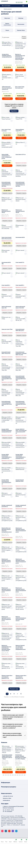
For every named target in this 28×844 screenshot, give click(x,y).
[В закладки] (12, 42)
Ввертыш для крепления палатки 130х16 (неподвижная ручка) (21, 530)
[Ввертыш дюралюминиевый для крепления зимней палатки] (21, 609)
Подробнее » (14, 111)
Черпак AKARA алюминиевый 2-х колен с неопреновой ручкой (6, 156)
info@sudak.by (6, 800)
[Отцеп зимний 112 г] (21, 255)
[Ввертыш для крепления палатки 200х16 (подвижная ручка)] (7, 609)
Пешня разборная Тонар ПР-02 (20, 130)
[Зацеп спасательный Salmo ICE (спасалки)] (7, 230)
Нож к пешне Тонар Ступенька (6, 130)
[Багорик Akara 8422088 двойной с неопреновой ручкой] (7, 47)
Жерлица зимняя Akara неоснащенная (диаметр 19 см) (7, 677)
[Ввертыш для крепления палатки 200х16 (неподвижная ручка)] (21, 580)
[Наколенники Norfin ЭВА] (7, 255)
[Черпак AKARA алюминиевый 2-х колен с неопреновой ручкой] (7, 147)
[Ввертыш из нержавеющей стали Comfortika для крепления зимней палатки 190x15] (7, 638)
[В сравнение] (12, 45)
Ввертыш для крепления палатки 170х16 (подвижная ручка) (6, 589)
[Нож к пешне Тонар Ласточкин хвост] (20, 79)
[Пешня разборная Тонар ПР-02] (21, 122)
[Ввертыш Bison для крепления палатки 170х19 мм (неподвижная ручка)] (7, 520)
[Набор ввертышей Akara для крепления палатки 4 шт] (7, 79)
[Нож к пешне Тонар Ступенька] (7, 122)
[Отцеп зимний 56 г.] (7, 277)
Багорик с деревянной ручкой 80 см (21, 506)
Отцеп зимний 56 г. (6, 285)
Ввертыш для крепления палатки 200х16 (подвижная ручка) (6, 618)
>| (20, 693)
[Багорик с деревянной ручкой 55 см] (7, 498)
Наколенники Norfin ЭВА (6, 263)
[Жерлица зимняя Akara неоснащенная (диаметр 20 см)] (21, 668)
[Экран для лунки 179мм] (7, 322)
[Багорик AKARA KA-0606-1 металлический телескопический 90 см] (21, 421)
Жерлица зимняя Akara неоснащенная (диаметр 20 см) (21, 677)
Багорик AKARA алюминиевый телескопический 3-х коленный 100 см (21, 456)
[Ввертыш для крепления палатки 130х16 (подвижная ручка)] (7, 551)
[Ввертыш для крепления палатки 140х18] (21, 202)
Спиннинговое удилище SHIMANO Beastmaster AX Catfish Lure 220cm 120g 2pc (20, 756)
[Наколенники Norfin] (21, 230)
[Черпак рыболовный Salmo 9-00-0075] (21, 299)
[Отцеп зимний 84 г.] (21, 277)
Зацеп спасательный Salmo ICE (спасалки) (6, 238)
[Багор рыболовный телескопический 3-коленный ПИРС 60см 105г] (7, 394)
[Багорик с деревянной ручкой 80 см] (21, 498)
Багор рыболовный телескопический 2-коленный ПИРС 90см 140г (21, 378)
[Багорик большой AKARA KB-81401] (21, 472)
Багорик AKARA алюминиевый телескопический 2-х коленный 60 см (7, 456)
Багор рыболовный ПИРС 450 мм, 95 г (20, 330)
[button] (1, 759)
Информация (5, 782)
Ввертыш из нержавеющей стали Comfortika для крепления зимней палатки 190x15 (6, 648)
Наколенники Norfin (20, 237)
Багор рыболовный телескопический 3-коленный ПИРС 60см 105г (7, 403)
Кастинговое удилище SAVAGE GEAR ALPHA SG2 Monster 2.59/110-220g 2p (7, 756)
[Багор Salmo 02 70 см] (21, 147)
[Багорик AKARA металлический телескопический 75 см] (7, 472)
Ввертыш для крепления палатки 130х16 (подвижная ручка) (6, 561)
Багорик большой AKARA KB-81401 (20, 480)
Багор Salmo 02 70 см (21, 154)
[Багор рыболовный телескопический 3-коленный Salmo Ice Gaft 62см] (7, 174)
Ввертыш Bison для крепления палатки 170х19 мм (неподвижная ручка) (7, 530)
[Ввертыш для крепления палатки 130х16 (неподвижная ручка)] (21, 520)
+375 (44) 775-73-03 (8, 796)
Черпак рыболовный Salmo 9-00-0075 (20, 307)
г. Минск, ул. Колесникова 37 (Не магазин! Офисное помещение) (13, 807)
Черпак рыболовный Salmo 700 (6, 307)
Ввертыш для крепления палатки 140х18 (20, 211)
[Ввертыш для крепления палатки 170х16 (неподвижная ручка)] (21, 551)
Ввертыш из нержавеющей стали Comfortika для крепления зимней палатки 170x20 (20, 57)
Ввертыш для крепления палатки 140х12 (6, 211)
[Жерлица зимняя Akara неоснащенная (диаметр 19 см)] (7, 668)
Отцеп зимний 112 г (20, 262)
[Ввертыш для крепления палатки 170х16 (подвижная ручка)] (7, 580)
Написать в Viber (7, 798)
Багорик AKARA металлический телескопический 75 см (6, 481)
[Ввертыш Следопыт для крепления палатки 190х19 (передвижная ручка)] (21, 638)
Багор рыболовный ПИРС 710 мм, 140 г (6, 353)
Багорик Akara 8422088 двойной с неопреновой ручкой (7, 56)
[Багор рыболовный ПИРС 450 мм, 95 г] (21, 322)
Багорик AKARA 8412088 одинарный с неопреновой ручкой (7, 430)
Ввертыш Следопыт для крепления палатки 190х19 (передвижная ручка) (21, 647)
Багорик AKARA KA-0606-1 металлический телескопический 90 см (21, 431)
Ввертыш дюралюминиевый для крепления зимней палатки (21, 618)
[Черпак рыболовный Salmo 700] (7, 299)
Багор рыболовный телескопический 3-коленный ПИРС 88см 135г (21, 403)
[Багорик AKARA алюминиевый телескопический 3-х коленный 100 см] (21, 447)
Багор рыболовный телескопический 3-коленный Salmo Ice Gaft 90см (20, 184)
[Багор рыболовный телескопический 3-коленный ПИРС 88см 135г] (21, 394)
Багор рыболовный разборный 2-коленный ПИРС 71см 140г (21, 353)
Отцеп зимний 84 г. (20, 285)
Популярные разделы (8, 787)
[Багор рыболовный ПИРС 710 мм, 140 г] (7, 344)
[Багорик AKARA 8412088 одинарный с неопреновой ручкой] (7, 421)
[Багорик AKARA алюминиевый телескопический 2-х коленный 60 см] (7, 447)
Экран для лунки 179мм (7, 329)
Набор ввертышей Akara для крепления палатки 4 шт (7, 88)
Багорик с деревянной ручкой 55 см (7, 506)
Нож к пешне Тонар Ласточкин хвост (19, 87)
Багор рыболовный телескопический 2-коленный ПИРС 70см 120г (7, 378)
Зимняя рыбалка (7, 9)
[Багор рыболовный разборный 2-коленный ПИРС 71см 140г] (21, 344)
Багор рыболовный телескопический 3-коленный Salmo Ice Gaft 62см (6, 184)
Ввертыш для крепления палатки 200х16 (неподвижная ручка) (21, 589)
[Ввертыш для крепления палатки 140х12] (7, 202)
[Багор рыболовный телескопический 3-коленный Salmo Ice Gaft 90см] (21, 174)
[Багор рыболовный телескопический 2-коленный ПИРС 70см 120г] (7, 368)
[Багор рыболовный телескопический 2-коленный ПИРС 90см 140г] (21, 368)
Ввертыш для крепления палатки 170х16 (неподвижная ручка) (21, 561)
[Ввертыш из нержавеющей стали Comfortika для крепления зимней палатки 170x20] (20, 47)
